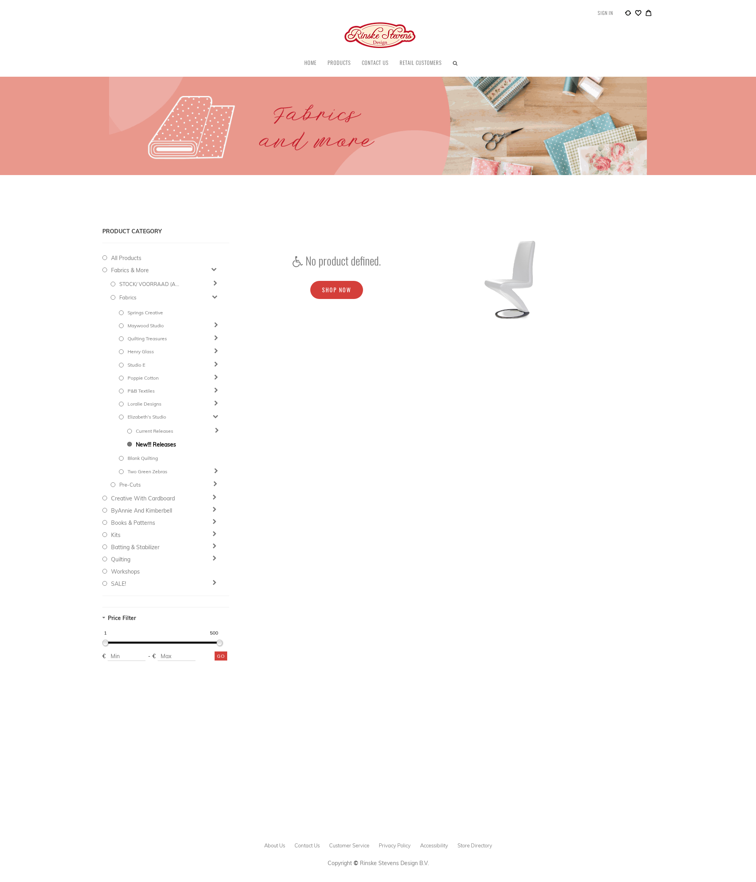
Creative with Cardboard (143, 498)
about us (274, 845)
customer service (349, 845)
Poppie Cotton (143, 378)
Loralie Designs (144, 404)
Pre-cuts (130, 485)
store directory (475, 845)
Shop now (336, 290)
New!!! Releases (156, 444)
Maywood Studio (146, 325)
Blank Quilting (143, 458)
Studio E (136, 365)
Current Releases (154, 431)
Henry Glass (141, 351)
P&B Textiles (141, 391)
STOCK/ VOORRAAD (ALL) (150, 284)
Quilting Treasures (147, 338)
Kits (115, 535)
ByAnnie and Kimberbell (141, 510)
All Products (126, 258)
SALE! (118, 583)
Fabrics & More (130, 270)
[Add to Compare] (628, 14)
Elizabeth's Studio (147, 417)
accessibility (434, 845)
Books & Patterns (133, 522)
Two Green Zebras (147, 471)
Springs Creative (145, 313)
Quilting (120, 559)
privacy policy (395, 845)
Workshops (125, 571)
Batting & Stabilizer (135, 547)
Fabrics (127, 297)
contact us (307, 845)
